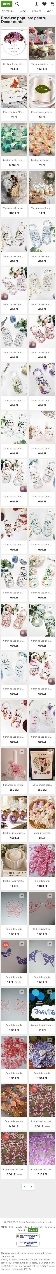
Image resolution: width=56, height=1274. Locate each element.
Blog (26, 1227)
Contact (33, 1230)
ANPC (4, 1227)
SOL (11, 1227)
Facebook (37, 1227)
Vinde (19, 1227)
